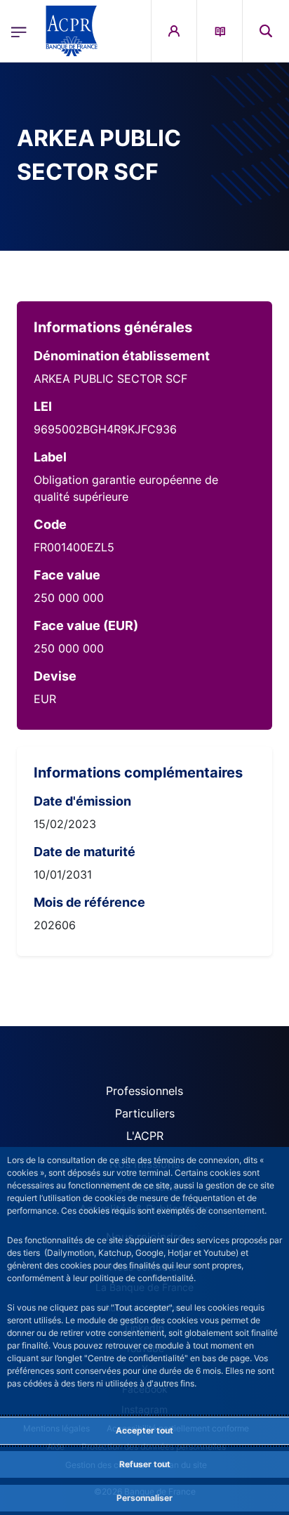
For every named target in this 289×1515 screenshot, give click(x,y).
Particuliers (145, 1113)
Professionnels (144, 1091)
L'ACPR (144, 1136)
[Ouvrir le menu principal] (19, 30)
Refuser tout (144, 1464)
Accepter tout (144, 1430)
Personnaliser (144, 1498)
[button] (266, 31)
